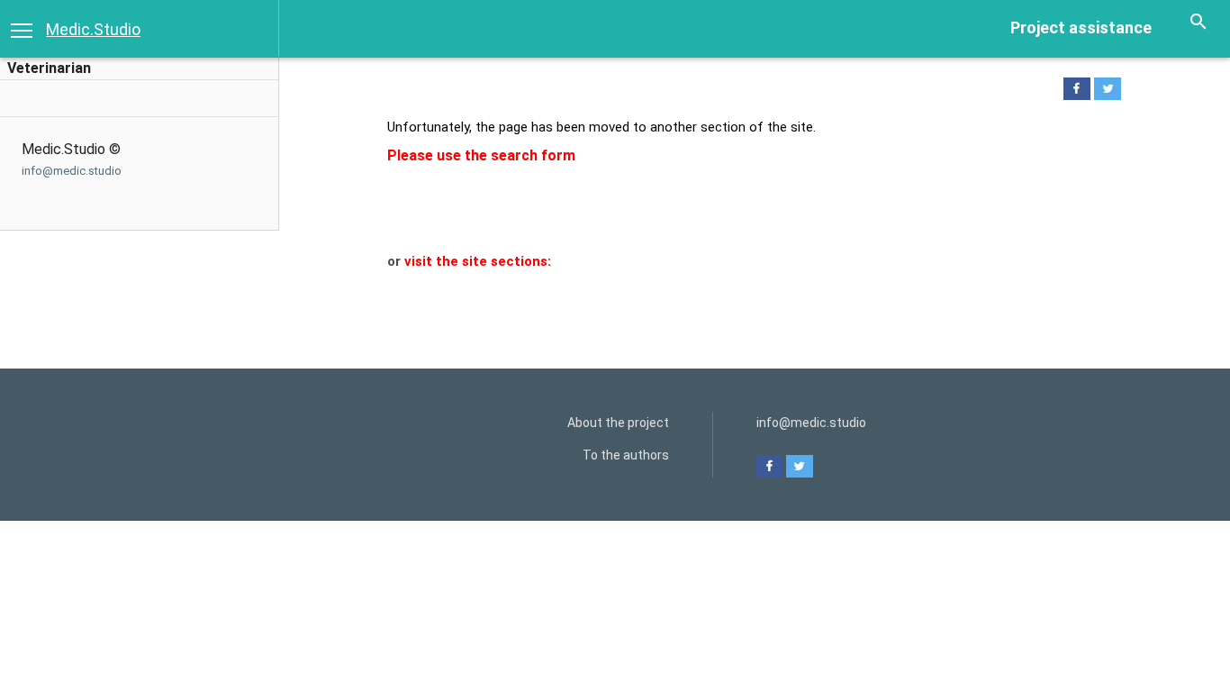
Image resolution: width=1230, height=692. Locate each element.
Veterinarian (49, 68)
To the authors (626, 455)
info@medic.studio (72, 171)
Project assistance (1081, 27)
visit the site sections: (477, 261)
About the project (618, 422)
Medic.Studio (93, 29)
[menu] (21, 28)
